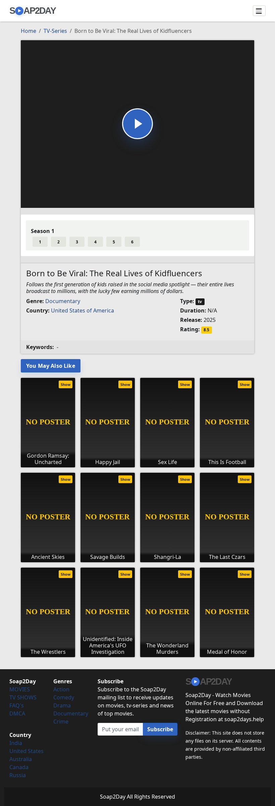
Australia (20, 759)
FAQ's (16, 705)
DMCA (17, 713)
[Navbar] (259, 10)
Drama (62, 705)
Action (61, 689)
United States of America (82, 310)
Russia (17, 775)
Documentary (62, 301)
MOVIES (19, 689)
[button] (137, 123)
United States (26, 751)
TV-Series (55, 31)
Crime (60, 721)
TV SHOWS (23, 697)
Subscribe (160, 729)
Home (28, 31)
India (15, 743)
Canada (19, 767)
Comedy (63, 697)
